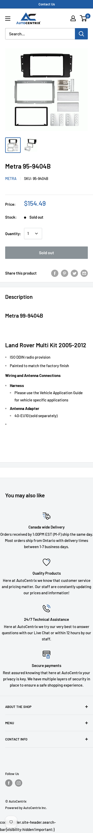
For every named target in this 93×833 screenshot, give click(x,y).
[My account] (73, 18)
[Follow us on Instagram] (18, 783)
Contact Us (46, 4)
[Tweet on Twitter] (74, 273)
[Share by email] (84, 273)
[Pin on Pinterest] (64, 273)
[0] (83, 18)
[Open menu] (7, 19)
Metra (11, 178)
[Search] (81, 33)
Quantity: (13, 233)
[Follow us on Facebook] (8, 783)
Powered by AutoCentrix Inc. (26, 808)
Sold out (46, 252)
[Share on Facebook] (54, 273)
